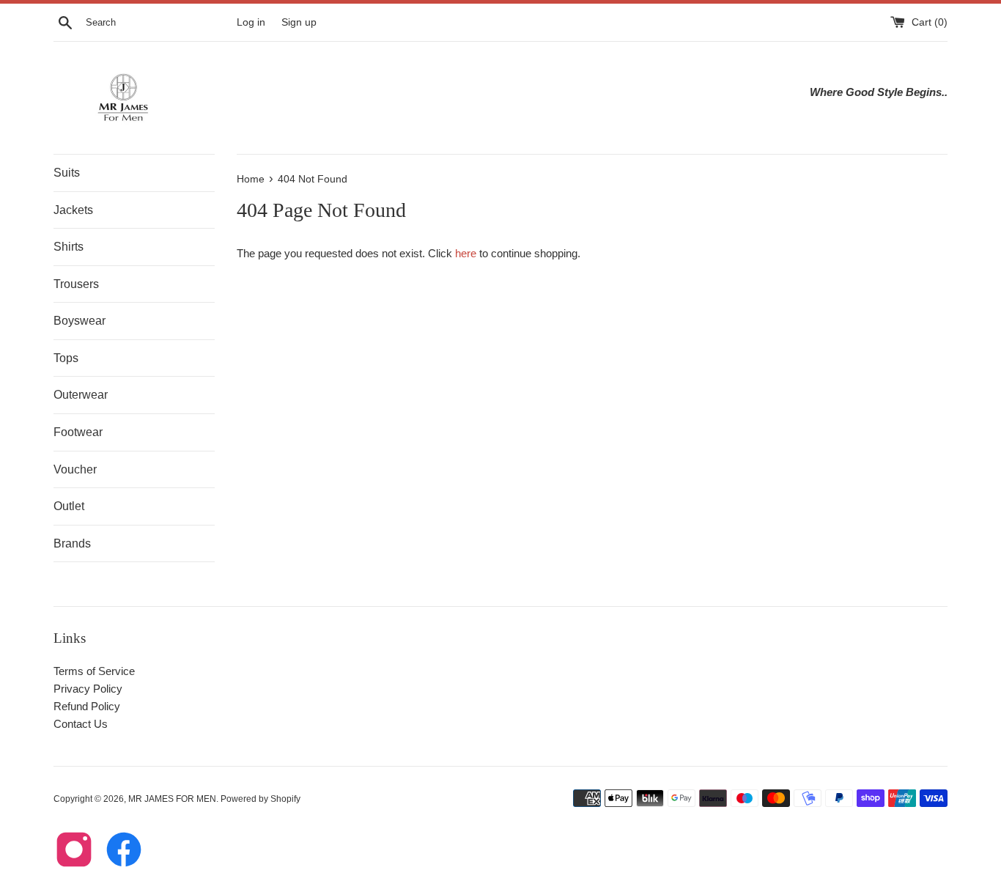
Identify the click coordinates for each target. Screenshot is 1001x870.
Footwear (78, 432)
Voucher (75, 469)
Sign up (299, 22)
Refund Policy (86, 706)
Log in (251, 22)
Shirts (68, 246)
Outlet (68, 506)
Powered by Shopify (260, 799)
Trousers (76, 284)
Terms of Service (94, 671)
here (465, 253)
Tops (65, 358)
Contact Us (80, 724)
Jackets (73, 210)
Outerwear (80, 394)
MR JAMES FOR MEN (172, 799)
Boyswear (79, 320)
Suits (66, 172)
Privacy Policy (87, 688)
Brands (72, 543)
